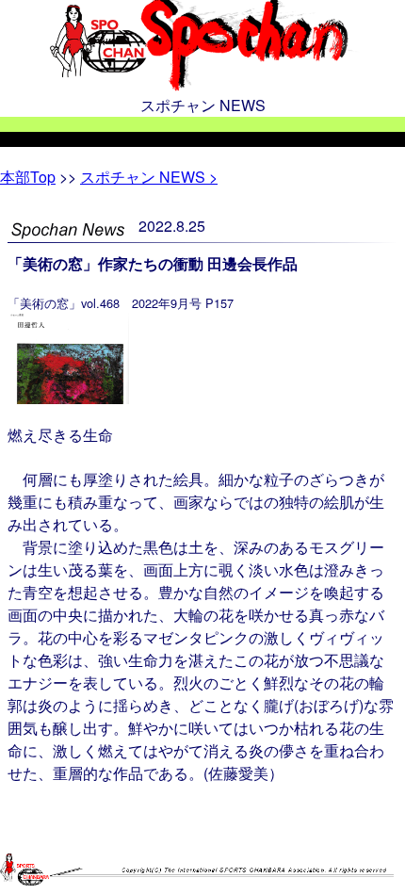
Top (28, 176)
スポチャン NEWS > (149, 176)
